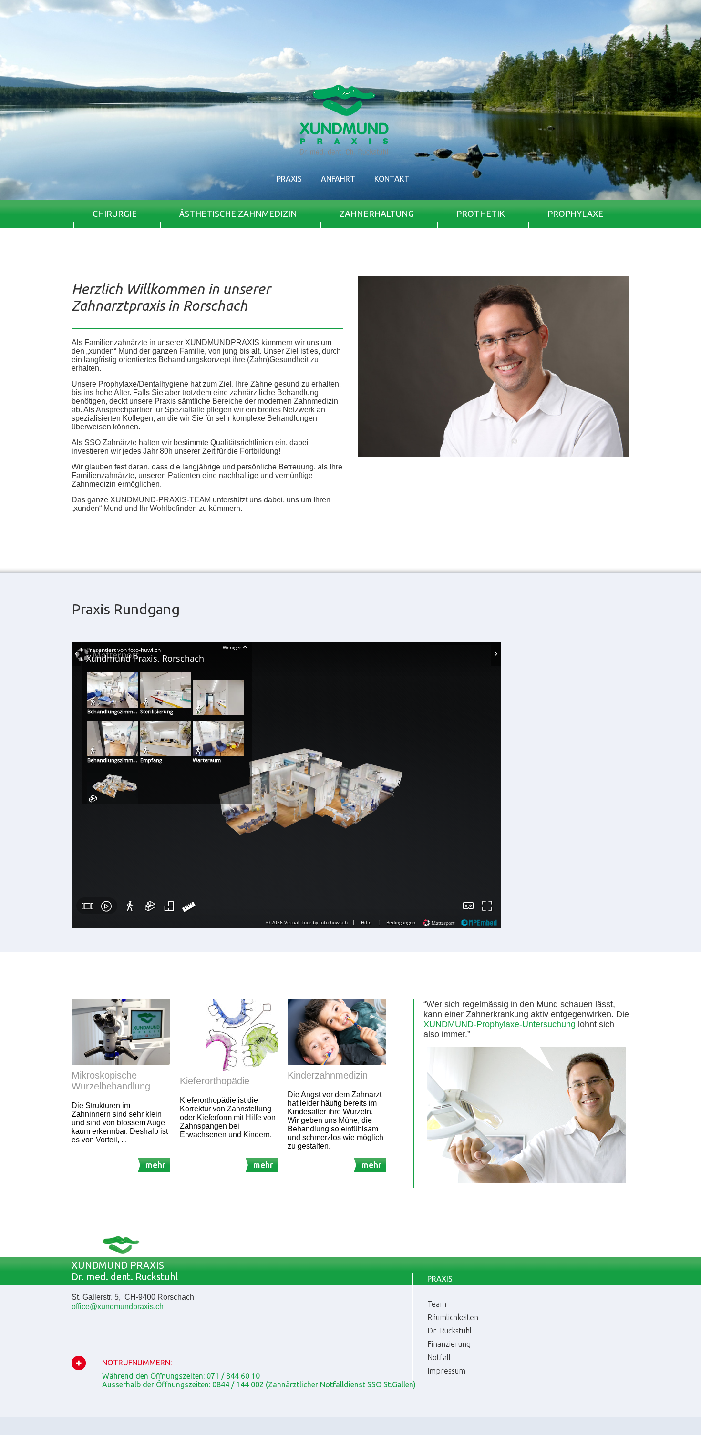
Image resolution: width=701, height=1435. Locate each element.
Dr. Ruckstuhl (449, 1330)
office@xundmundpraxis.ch (118, 1307)
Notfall (439, 1357)
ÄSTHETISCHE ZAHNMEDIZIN (238, 213)
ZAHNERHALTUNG (377, 213)
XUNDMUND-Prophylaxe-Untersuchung (499, 1024)
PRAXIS (289, 178)
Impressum (446, 1370)
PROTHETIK (480, 213)
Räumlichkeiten (452, 1317)
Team (436, 1304)
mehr (155, 1165)
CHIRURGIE (115, 213)
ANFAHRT (338, 178)
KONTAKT (392, 178)
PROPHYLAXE (575, 213)
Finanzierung (449, 1344)
